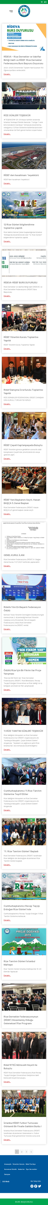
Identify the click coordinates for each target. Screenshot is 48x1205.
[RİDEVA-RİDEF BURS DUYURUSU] (24, 262)
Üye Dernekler (31, 1169)
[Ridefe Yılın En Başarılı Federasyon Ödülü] (24, 587)
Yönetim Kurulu (18, 1164)
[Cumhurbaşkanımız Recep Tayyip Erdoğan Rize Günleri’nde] (24, 886)
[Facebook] (35, 1186)
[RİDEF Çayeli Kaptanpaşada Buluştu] (24, 425)
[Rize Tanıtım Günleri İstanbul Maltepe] (24, 941)
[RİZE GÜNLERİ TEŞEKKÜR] (24, 95)
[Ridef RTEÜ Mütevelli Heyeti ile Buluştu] (24, 1045)
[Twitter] (39, 1186)
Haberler (21, 1169)
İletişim (7, 1174)
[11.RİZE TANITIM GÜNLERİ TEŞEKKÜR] (24, 711)
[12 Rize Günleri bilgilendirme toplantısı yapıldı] (24, 205)
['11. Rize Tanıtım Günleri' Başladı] (24, 831)
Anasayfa (7, 1164)
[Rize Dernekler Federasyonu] (24, 11)
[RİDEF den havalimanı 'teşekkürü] (24, 155)
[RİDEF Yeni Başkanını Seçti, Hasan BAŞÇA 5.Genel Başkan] (24, 480)
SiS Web (5, 1181)
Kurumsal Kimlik (10, 1169)
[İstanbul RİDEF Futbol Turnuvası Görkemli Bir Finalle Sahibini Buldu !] (24, 1103)
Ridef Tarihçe (31, 1164)
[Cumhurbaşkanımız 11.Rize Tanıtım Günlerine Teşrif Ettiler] (24, 771)
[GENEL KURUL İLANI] (24, 535)
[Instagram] (31, 1186)
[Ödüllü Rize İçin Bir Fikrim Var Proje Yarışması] (24, 650)
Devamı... (7, 74)
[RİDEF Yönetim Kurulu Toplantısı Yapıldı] (24, 317)
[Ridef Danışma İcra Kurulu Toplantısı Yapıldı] (24, 370)
